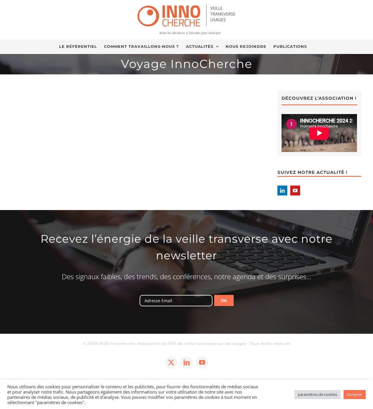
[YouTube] (295, 190)
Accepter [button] (354, 394)
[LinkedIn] (282, 190)
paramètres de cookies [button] (317, 394)
